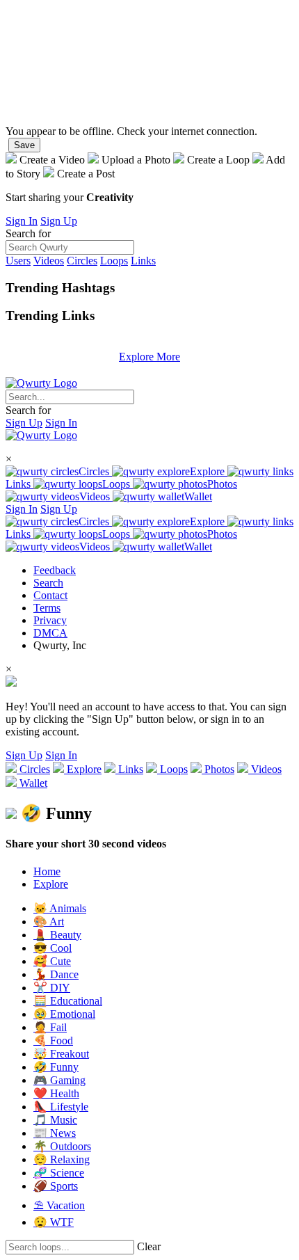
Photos (222, 484)
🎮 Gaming (59, 1080)
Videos (48, 260)
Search (48, 583)
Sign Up (58, 221)
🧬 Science (58, 1173)
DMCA (50, 633)
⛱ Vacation (59, 1205)
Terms (46, 608)
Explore (208, 471)
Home (46, 871)
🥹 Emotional (64, 1014)
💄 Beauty (57, 935)
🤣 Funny (56, 1067)
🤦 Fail (50, 1027)
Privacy (50, 620)
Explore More (149, 356)
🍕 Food (53, 1040)
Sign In (22, 221)
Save (24, 145)
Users (18, 260)
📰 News (54, 1133)
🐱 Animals (59, 908)
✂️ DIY (51, 988)
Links (143, 260)
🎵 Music (55, 1120)
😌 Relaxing (61, 1159)
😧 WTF (53, 1222)
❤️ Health (56, 1093)
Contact (50, 595)
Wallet (198, 496)
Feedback (54, 570)
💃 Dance (56, 974)
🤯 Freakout (61, 1054)
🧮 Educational (67, 1001)
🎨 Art (48, 921)
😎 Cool (52, 948)
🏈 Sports (55, 1186)
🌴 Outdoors (62, 1146)
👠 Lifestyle (60, 1107)
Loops (114, 260)
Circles (82, 260)
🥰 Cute (52, 961)
